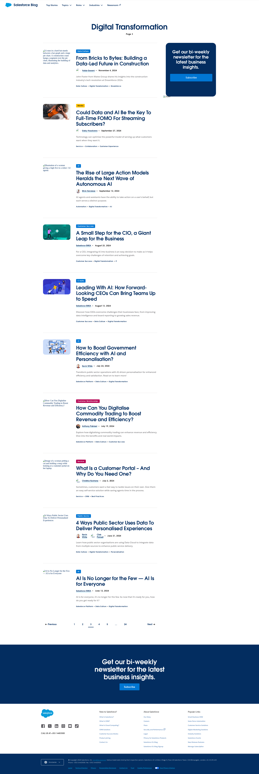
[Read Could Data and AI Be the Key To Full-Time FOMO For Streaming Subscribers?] (56, 116)
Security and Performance (153, 729)
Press (145, 725)
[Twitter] (50, 727)
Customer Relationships (88, 401)
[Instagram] (63, 727)
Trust (132, 768)
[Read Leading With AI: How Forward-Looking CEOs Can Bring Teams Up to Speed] (56, 291)
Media (80, 106)
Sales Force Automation (196, 721)
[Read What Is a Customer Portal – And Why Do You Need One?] (56, 469)
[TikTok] (77, 727)
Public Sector (83, 516)
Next (149, 624)
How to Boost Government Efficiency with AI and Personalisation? (106, 353)
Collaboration (91, 146)
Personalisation (117, 552)
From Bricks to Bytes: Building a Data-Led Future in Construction (112, 61)
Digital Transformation (99, 86)
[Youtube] (70, 727)
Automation (81, 207)
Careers (146, 721)
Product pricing (104, 738)
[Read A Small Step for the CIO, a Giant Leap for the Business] (56, 234)
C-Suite (81, 281)
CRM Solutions (104, 729)
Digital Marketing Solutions (198, 729)
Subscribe (191, 77)
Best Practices (98, 496)
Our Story (147, 717)
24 (125, 624)
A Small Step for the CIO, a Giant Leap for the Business (113, 236)
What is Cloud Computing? (109, 725)
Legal (146, 734)
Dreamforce (116, 86)
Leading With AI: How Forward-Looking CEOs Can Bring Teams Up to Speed (116, 293)
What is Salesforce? (106, 717)
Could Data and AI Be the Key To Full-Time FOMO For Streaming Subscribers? (113, 118)
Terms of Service (81, 768)
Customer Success (86, 226)
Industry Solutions (194, 734)
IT (116, 261)
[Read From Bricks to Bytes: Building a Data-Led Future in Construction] (56, 59)
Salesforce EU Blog (151, 742)
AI (78, 166)
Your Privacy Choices (167, 768)
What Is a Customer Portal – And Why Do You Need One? (113, 471)
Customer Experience (109, 146)
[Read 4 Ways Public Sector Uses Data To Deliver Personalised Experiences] (56, 523)
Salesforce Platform (84, 382)
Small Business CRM (195, 717)
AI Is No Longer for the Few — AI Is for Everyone (115, 581)
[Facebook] (43, 727)
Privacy (93, 768)
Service (79, 146)
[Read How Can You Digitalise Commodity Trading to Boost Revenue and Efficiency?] (56, 411)
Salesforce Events (194, 738)
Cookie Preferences (144, 768)
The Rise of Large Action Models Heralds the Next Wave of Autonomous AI (112, 178)
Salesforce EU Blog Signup (153, 746)
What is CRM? (104, 721)
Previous (52, 624)
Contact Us (103, 742)
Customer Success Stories (108, 734)
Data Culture (83, 51)
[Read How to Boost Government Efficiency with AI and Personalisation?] (56, 351)
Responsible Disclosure (107, 768)
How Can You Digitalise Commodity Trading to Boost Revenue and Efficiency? (108, 413)
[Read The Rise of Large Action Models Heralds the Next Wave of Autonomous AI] (56, 176)
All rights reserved (99, 760)
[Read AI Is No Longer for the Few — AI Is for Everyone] (56, 579)
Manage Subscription (196, 746)
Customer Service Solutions (198, 725)
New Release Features (196, 742)
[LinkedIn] (56, 727)
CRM (87, 496)
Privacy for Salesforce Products (155, 738)
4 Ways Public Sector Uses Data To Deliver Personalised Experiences (115, 526)
